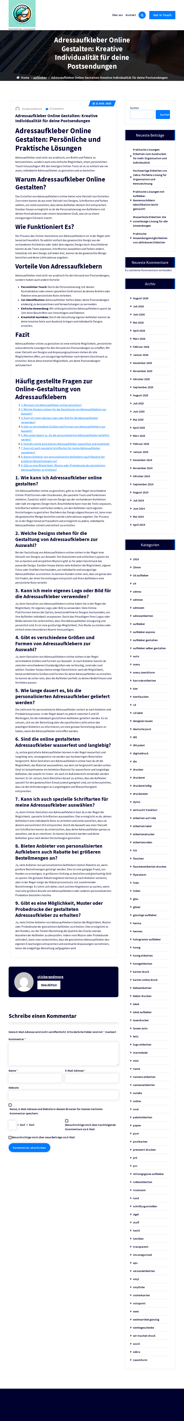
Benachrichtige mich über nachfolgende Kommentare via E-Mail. (90, 1127)
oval (136, 1109)
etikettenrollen (142, 842)
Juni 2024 (139, 508)
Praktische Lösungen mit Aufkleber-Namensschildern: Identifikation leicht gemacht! (148, 200)
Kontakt (131, 15)
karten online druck (145, 980)
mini (136, 1060)
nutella (137, 1093)
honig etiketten (143, 955)
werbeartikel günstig (146, 1319)
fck (135, 850)
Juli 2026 (138, 306)
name (136, 1069)
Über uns (117, 15)
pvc (135, 1166)
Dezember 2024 (142, 460)
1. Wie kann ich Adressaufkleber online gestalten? (51, 405)
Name (13, 1070)
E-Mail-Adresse (75, 1070)
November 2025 (142, 371)
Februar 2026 (141, 347)
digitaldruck (140, 753)
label (136, 1004)
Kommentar (17, 1039)
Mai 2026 (138, 322)
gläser (137, 907)
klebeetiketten (142, 988)
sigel (136, 1214)
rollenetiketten (142, 1182)
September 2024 (143, 484)
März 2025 (139, 435)
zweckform (140, 1360)
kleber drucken (142, 996)
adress (137, 591)
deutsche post (142, 729)
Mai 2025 (138, 419)
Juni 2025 (139, 411)
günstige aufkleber (145, 915)
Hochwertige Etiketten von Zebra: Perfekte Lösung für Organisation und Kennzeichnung (150, 177)
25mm (137, 567)
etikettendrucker (144, 834)
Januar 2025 (140, 452)
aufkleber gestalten (145, 640)
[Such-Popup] (142, 15)
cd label (138, 713)
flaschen (138, 858)
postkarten (140, 1141)
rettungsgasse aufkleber (148, 1174)
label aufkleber (142, 1012)
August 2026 (140, 298)
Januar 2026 (140, 355)
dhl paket (139, 745)
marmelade (140, 1052)
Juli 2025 (138, 403)
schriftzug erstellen (145, 1206)
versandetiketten (144, 1271)
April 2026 (139, 330)
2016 (136, 559)
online (137, 1101)
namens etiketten (144, 1077)
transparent (140, 1246)
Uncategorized (142, 1255)
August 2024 (140, 492)
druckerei (139, 777)
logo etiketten (142, 1044)
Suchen (134, 108)
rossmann (139, 1190)
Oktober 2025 (141, 379)
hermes (137, 931)
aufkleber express (144, 632)
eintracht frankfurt (145, 810)
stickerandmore (50, 976)
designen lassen (143, 721)
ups (135, 1263)
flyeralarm (139, 874)
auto (136, 656)
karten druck (141, 971)
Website (14, 1087)
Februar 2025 (141, 444)
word (136, 1344)
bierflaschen (141, 696)
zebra (136, 1352)
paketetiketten (142, 1117)
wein (136, 1311)
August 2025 (140, 395)
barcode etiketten (144, 680)
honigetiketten (142, 963)
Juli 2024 (138, 500)
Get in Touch (162, 15)
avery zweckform (144, 672)
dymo (136, 802)
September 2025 (143, 387)
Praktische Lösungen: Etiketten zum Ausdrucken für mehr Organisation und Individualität (150, 156)
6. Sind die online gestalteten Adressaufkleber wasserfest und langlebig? (65, 444)
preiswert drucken (144, 1149)
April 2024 (139, 524)
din (135, 761)
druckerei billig (142, 785)
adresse (138, 599)
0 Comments (56, 108)
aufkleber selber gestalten (149, 648)
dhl (135, 737)
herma (137, 923)
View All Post (49, 985)
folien (136, 891)
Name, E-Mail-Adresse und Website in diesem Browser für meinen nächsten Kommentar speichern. (56, 1111)
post (136, 1133)
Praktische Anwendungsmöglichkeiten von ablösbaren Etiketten (150, 238)
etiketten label (142, 826)
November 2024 (142, 468)
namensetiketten (144, 1085)
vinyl (136, 1279)
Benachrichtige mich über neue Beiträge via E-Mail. (43, 1137)
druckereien (140, 794)
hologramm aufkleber (147, 939)
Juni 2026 (139, 314)
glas (135, 899)
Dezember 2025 (142, 363)
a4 (134, 583)
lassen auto (140, 1028)
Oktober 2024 (141, 476)
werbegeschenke (143, 1327)
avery (136, 664)
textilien (138, 1238)
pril (135, 1157)
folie (136, 882)
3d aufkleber (141, 575)
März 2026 (139, 338)
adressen (138, 607)
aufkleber (40, 77)
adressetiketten (143, 616)
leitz (136, 1036)
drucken (138, 769)
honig (136, 947)
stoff (136, 1222)
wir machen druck (144, 1335)
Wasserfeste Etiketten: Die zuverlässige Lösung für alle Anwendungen (150, 221)
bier (135, 688)
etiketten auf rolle (144, 818)
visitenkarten (141, 1295)
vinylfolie (139, 1287)
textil (136, 1230)
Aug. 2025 (103, 103)
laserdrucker (141, 1020)
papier (137, 1125)
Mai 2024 (138, 516)
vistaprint (139, 1303)
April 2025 (139, 427)
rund (136, 1198)
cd (134, 705)
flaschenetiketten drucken (149, 866)
